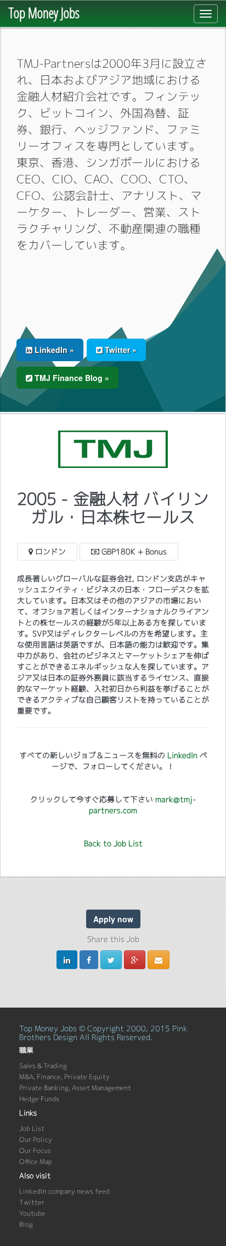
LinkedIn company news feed (64, 1191)
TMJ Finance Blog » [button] (70, 377)
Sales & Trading (43, 1065)
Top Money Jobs (44, 12)
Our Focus (35, 1150)
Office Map (35, 1161)
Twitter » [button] (120, 349)
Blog (26, 1224)
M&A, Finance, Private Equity (64, 1076)
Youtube (32, 1213)
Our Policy (35, 1139)
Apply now (113, 918)
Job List (31, 1128)
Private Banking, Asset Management (75, 1087)
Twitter (31, 1202)
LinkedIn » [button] (53, 349)
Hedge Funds (39, 1098)
